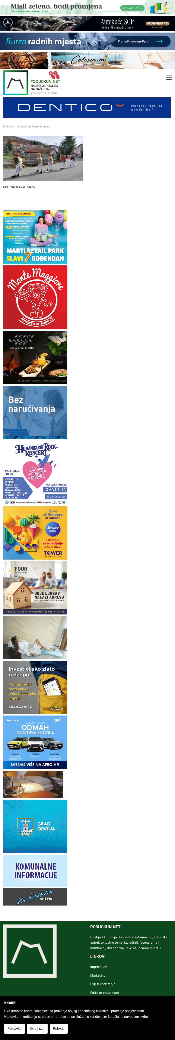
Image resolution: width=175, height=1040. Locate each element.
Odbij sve (37, 1028)
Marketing (98, 975)
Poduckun (9, 126)
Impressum (98, 967)
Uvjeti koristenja (102, 984)
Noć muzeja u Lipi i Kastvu (19, 186)
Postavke (14, 1028)
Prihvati (58, 1028)
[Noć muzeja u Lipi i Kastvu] (43, 158)
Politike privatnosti (104, 993)
